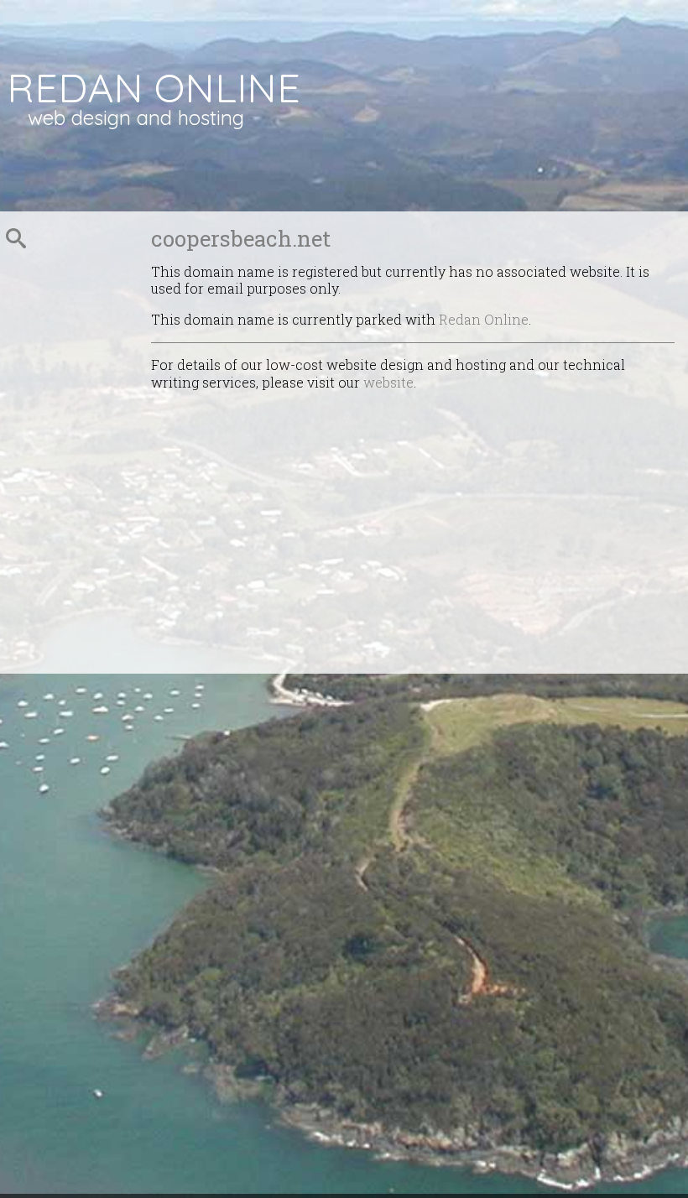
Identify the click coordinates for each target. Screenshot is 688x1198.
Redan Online (484, 319)
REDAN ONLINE (153, 87)
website (388, 382)
